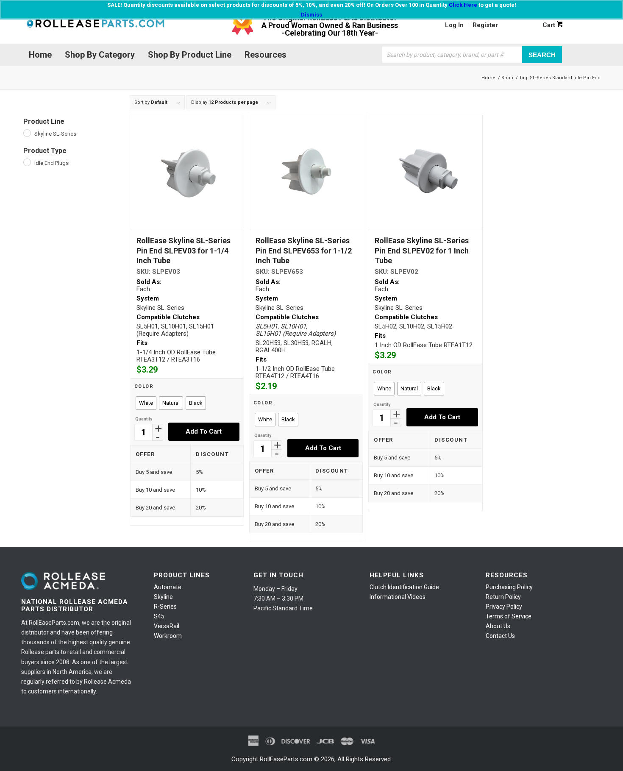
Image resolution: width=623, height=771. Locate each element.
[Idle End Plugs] (26, 162)
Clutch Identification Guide (404, 587)
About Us (498, 626)
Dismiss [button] (311, 14)
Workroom (168, 635)
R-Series (165, 606)
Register (485, 25)
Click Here (463, 5)
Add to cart (204, 431)
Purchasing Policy (509, 587)
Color (144, 386)
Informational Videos (398, 596)
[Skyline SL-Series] (26, 132)
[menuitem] (454, 25)
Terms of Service (508, 616)
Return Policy (503, 596)
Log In (454, 25)
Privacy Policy (504, 606)
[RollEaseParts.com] (95, 25)
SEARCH (542, 54)
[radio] (146, 403)
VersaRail (166, 626)
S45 (159, 616)
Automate (167, 587)
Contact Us (500, 635)
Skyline (163, 596)
